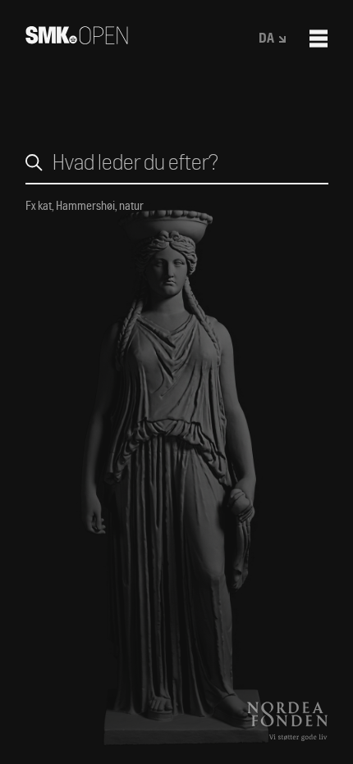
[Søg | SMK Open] (76, 39)
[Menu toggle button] (318, 38)
